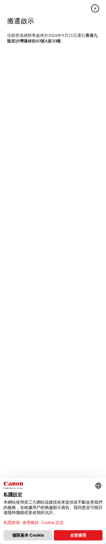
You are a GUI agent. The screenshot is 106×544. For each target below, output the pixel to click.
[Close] (95, 8)
